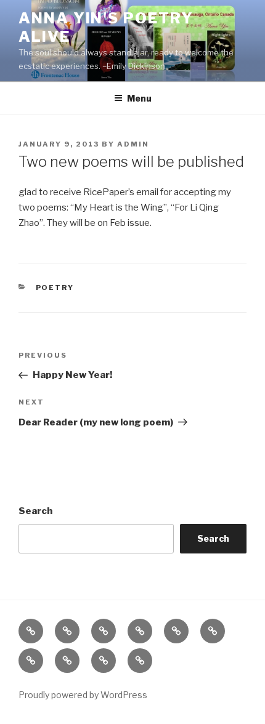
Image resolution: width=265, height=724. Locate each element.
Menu (139, 98)
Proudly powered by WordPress (82, 695)
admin (133, 144)
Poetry (55, 287)
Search (35, 511)
